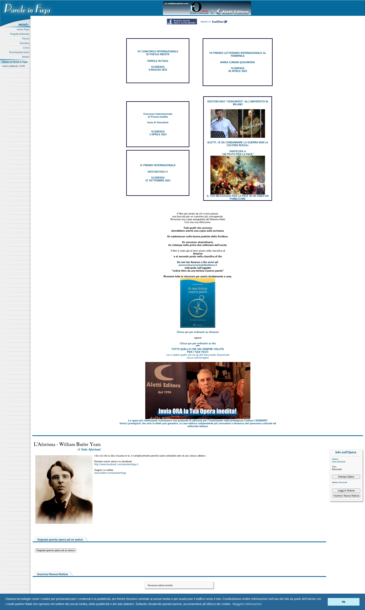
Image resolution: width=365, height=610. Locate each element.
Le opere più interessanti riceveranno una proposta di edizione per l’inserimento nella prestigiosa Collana (197, 420)
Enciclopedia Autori (19, 52)
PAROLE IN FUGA (157, 61)
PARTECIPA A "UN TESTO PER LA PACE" (238, 153)
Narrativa (25, 43)
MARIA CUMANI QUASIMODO (237, 62)
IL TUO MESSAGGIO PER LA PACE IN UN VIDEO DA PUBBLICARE (238, 197)
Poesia (26, 38)
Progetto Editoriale (20, 34)
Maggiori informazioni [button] (247, 604)
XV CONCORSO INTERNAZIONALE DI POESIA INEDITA (157, 53)
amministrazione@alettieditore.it (198, 265)
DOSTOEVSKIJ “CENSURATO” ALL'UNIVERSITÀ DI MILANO (237, 103)
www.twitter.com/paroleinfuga (110, 472)
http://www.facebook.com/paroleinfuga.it (116, 464)
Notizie (26, 57)
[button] (323, 601)
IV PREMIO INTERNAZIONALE (158, 165)
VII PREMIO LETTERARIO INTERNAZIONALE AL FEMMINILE (237, 54)
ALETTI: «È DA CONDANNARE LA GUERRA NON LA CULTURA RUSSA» (237, 144)
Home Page (23, 29)
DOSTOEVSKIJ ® (158, 171)
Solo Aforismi (338, 461)
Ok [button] (343, 601)
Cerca (26, 47)
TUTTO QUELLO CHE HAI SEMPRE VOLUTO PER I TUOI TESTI (197, 350)
